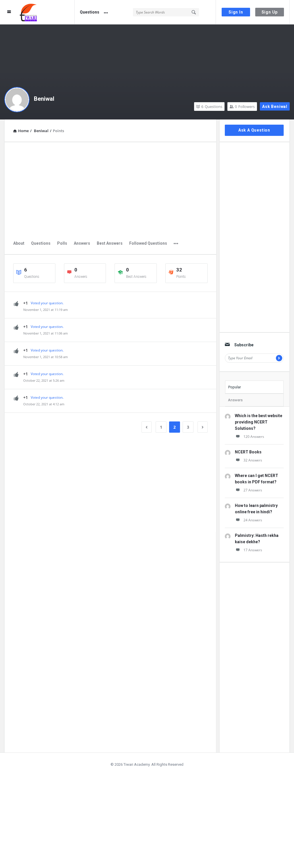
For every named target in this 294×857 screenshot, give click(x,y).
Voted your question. (47, 303)
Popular (234, 387)
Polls (62, 243)
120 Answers (253, 436)
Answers (82, 243)
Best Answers (110, 243)
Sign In (236, 12)
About (18, 243)
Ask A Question (254, 130)
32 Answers (252, 460)
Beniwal (44, 98)
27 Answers (252, 490)
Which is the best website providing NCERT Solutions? (258, 422)
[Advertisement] (110, 191)
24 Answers (252, 520)
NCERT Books (248, 452)
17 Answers (252, 550)
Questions (89, 12)
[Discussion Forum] (47, 12)
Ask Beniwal (274, 106)
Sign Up (270, 12)
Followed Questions (148, 243)
